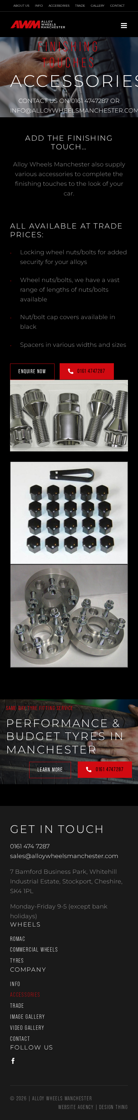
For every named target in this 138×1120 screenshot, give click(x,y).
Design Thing (113, 1107)
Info (15, 984)
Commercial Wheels (34, 949)
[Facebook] (13, 1061)
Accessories (25, 994)
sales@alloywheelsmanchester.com (64, 856)
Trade (17, 1005)
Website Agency (76, 1107)
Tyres (17, 960)
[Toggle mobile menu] (124, 25)
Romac (17, 939)
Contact (20, 1038)
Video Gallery (27, 1027)
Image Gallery (27, 1016)
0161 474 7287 (30, 846)
